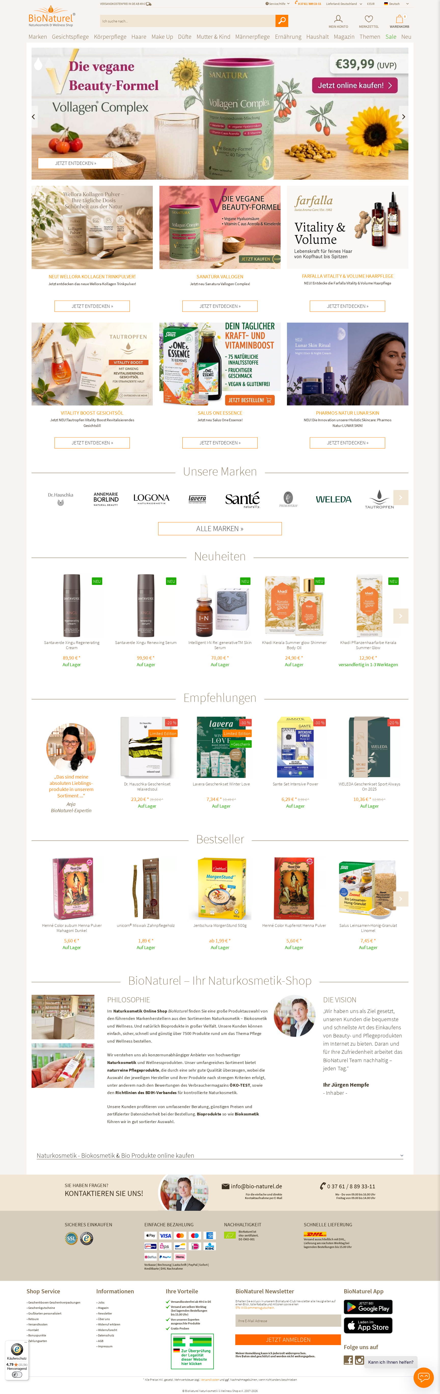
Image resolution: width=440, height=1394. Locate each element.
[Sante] (243, 499)
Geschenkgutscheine (41, 1308)
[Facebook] (348, 1363)
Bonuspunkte (37, 1335)
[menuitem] (338, 22)
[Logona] (151, 499)
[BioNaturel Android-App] (379, 1307)
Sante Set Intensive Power (295, 784)
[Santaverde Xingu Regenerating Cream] (71, 605)
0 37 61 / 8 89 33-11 (351, 1186)
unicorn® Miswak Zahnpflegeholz (146, 925)
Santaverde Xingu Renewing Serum (146, 643)
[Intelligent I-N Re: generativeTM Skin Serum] (220, 605)
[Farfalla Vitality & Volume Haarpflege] (347, 237)
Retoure (33, 1319)
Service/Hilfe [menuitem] (277, 4)
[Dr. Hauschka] (60, 499)
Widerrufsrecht (107, 1330)
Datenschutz (106, 1335)
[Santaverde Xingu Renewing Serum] (146, 605)
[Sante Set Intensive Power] (295, 747)
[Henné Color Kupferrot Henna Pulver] (294, 888)
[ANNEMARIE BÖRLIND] (106, 499)
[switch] (17, 1375)
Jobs (101, 1302)
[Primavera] (288, 499)
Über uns (104, 1319)
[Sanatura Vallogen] (220, 237)
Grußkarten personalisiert (44, 1313)
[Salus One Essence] (220, 374)
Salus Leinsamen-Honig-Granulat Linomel (368, 928)
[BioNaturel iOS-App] (379, 1325)
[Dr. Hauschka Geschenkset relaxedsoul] (147, 747)
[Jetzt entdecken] (220, 114)
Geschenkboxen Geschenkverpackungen (54, 1302)
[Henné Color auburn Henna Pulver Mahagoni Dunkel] (71, 888)
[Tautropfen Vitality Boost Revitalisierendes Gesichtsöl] (92, 377)
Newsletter (105, 1313)
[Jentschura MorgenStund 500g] (220, 888)
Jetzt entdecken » (75, 163)
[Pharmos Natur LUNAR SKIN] (347, 377)
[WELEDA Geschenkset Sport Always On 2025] (369, 747)
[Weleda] (333, 499)
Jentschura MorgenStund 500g (220, 925)
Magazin (103, 1308)
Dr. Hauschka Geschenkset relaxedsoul (147, 787)
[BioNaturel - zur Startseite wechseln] (52, 16)
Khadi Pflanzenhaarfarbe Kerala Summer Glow (368, 645)
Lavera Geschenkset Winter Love (221, 784)
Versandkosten (38, 1324)
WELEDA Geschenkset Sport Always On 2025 (370, 787)
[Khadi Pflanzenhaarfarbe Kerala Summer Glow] (368, 605)
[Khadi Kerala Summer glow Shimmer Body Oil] (294, 605)
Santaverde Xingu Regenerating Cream (71, 645)
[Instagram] (360, 1363)
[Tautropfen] (379, 499)
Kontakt (33, 1330)
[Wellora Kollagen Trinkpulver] (92, 237)
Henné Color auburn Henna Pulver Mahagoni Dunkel (72, 928)
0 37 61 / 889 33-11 (309, 4)
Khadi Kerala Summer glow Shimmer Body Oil (294, 645)
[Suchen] (282, 21)
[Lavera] (197, 499)
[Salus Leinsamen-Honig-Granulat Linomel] (368, 888)
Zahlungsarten (37, 1341)
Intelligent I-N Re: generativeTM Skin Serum (220, 645)
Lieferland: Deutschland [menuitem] (341, 4)
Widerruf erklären (109, 1324)
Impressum (105, 1346)
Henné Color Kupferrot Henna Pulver (294, 925)
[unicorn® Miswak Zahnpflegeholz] (146, 888)
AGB (100, 1341)
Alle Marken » (219, 528)
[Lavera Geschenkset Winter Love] (221, 747)
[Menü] (26, 1343)
